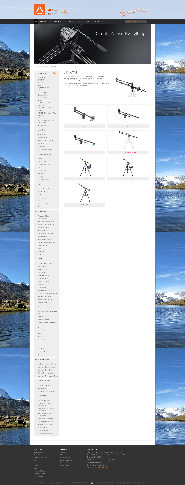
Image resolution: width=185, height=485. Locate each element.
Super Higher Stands (45, 290)
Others (40, 254)
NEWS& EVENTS (84, 22)
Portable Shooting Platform (46, 242)
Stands (36, 466)
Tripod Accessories (40, 458)
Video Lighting (42, 388)
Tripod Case (42, 171)
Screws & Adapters (44, 331)
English (54, 14)
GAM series (42, 77)
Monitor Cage (42, 230)
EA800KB (84, 205)
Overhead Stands (43, 275)
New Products (38, 452)
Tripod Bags (42, 201)
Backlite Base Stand (44, 302)
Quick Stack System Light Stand (48, 293)
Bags (35, 460)
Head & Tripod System (45, 141)
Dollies (40, 168)
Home (47, 67)
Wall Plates (41, 337)
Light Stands (42, 287)
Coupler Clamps (43, 340)
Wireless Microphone (45, 425)
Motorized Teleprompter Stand (48, 376)
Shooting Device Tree (45, 299)
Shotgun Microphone (45, 400)
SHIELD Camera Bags (45, 108)
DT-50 (40, 118)
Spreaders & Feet (44, 165)
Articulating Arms (43, 227)
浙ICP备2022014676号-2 (80, 483)
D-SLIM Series (42, 80)
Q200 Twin (41, 105)
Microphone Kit (43, 431)
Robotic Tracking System (46, 373)
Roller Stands (42, 269)
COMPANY (57, 22)
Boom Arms (42, 284)
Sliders (40, 248)
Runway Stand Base (44, 296)
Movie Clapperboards (45, 239)
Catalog (63, 452)
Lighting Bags (42, 198)
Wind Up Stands (43, 278)
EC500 (84, 152)
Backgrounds (42, 245)
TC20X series (42, 98)
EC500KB (128, 178)
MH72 (40, 100)
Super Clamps (42, 236)
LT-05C (40, 110)
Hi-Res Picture (65, 458)
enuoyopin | (52, 483)
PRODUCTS (44, 22)
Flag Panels (42, 317)
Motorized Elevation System (47, 367)
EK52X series (42, 92)
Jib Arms (41, 251)
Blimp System (42, 428)
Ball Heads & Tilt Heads (45, 233)
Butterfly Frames (43, 320)
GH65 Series (42, 125)
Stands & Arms (43, 349)
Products (54, 67)
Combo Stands (43, 272)
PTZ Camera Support (45, 150)
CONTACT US (98, 22)
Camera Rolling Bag (44, 189)
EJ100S (128, 152)
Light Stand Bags (43, 204)
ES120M (40, 82)
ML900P (40, 85)
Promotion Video (66, 460)
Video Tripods (42, 138)
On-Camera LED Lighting (46, 391)
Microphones (38, 476)
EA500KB (84, 178)
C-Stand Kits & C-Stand (45, 263)
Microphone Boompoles (46, 221)
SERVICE (70, 22)
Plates (40, 159)
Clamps (40, 343)
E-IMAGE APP (65, 466)
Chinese (55, 10)
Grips (35, 468)
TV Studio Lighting (44, 385)
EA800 (84, 126)
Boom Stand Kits (43, 281)
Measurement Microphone (46, 419)
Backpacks (41, 195)
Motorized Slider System (46, 370)
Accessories (42, 207)
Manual (62, 455)
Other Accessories (44, 180)
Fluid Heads (42, 135)
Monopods (41, 147)
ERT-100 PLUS (42, 123)
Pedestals (41, 144)
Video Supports (39, 455)
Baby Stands (42, 266)
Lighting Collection (40, 474)
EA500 (128, 126)
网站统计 (59, 483)
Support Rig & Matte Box (46, 224)
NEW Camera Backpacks (46, 120)
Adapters (41, 174)
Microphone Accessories (46, 434)
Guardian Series (43, 95)
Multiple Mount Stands (45, 352)
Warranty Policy (65, 463)
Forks (40, 346)
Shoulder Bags (43, 192)
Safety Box (41, 177)
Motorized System (40, 471)
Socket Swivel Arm (44, 103)
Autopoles (41, 328)
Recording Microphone (45, 422)
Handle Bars (42, 162)
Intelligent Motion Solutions (47, 364)
